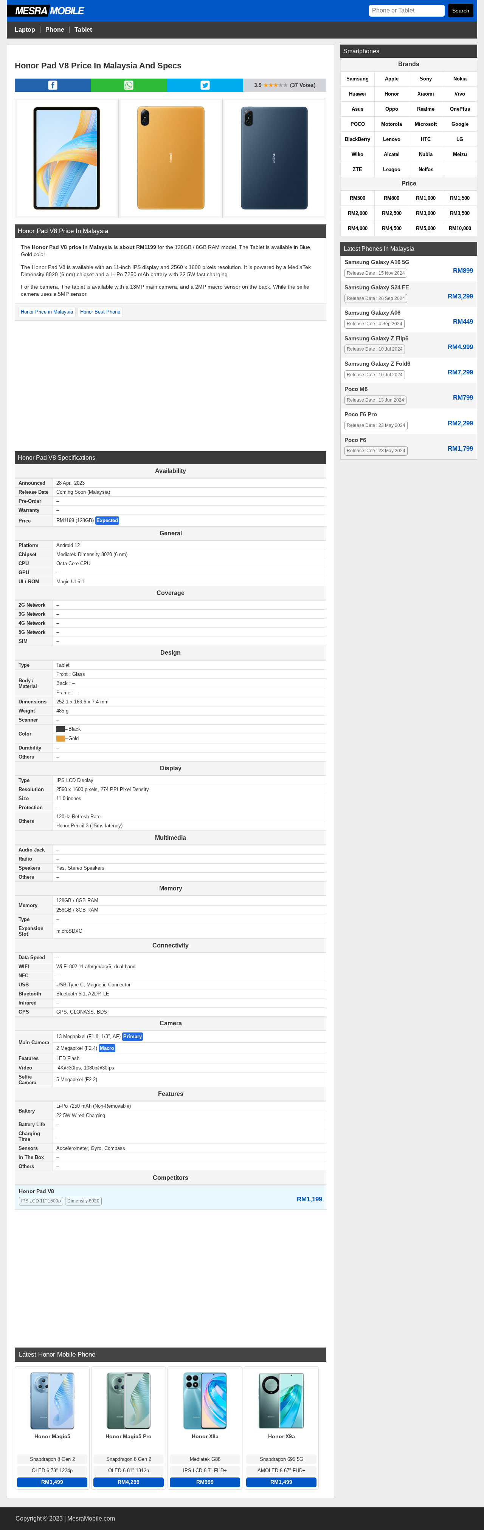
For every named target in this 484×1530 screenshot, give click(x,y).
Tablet (83, 29)
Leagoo (391, 169)
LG (459, 139)
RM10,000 (460, 228)
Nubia (426, 154)
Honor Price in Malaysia (47, 312)
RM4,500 (392, 228)
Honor (392, 94)
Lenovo (391, 139)
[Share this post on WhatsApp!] (129, 90)
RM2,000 (358, 213)
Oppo (391, 109)
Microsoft (426, 124)
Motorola (391, 124)
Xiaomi (425, 94)
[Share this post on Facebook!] (53, 90)
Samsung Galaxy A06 (372, 313)
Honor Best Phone (100, 312)
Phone (54, 29)
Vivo (460, 94)
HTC (426, 139)
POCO (358, 124)
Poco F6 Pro (360, 414)
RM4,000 (358, 228)
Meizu (460, 154)
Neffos (426, 169)
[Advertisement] (170, 385)
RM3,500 (460, 213)
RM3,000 (426, 213)
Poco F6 (355, 440)
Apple (392, 79)
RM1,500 (460, 198)
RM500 (357, 198)
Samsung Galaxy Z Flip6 (376, 338)
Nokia (460, 79)
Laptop (25, 29)
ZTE (357, 169)
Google (459, 124)
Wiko (357, 154)
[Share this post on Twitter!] (205, 90)
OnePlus (460, 109)
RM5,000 (426, 228)
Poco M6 (356, 389)
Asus (357, 109)
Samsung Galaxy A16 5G (377, 262)
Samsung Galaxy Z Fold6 (377, 364)
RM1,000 (426, 198)
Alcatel (392, 154)
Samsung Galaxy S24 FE (376, 287)
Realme (425, 109)
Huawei (357, 94)
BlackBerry (357, 139)
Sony (426, 79)
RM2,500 (392, 213)
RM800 (391, 198)
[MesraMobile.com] (54, 15)
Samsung (357, 79)
